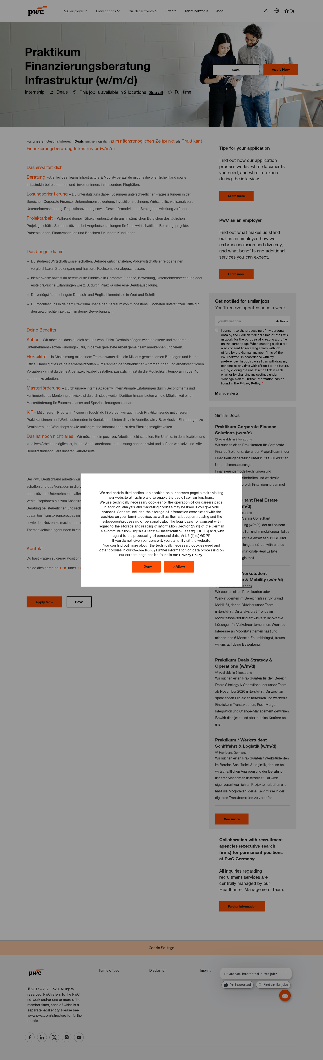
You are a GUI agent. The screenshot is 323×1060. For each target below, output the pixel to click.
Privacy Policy (191, 555)
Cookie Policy (144, 550)
